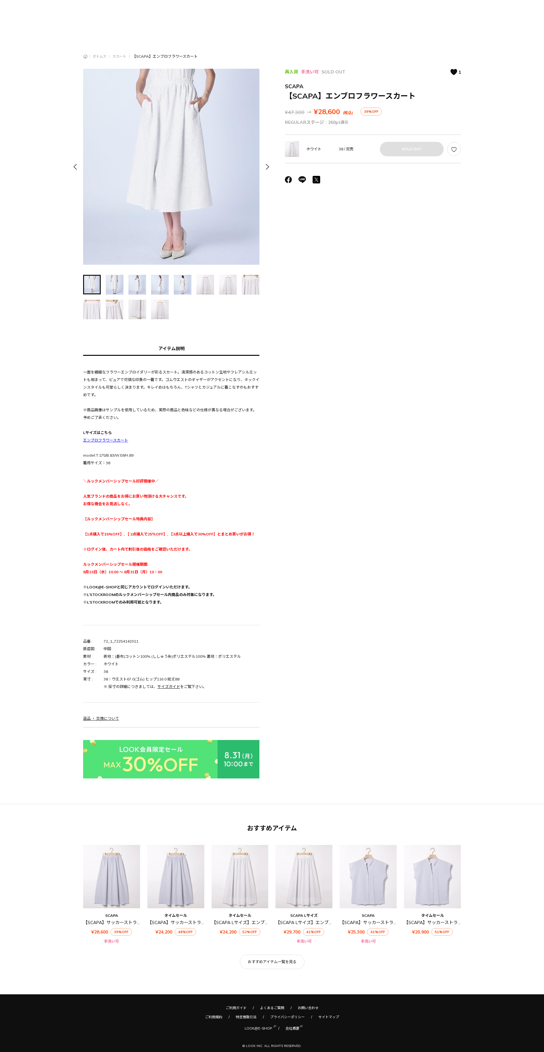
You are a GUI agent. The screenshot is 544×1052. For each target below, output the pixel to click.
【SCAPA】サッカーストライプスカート (123, 922)
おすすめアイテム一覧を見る (272, 961)
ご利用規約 (213, 1017)
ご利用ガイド (236, 1008)
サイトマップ (328, 1017)
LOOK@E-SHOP (258, 1028)
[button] (267, 166)
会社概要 (292, 1028)
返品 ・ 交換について (101, 718)
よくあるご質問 (272, 1008)
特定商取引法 (246, 1017)
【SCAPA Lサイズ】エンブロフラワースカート (258, 922)
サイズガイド (168, 686)
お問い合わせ (308, 1008)
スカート (119, 56)
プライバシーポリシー (287, 1017)
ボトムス (100, 56)
